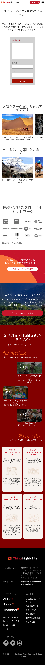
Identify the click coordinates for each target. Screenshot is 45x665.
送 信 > (22, 81)
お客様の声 (30, 614)
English (6, 617)
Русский (14, 625)
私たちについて (32, 606)
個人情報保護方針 (33, 618)
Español (15, 621)
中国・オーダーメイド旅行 (22, 269)
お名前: (15, 63)
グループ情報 (31, 610)
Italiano (6, 625)
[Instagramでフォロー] (19, 645)
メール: (15, 71)
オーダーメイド (34, 2)
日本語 (6, 629)
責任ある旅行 (31, 622)
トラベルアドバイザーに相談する (22, 313)
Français (6, 621)
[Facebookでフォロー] (6, 645)
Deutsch (14, 617)
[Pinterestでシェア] (12, 645)
